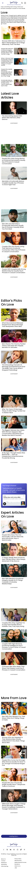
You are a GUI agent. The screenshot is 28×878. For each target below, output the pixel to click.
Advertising (4, 864)
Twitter (7, 849)
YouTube (14, 849)
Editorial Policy (18, 860)
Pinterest (24, 849)
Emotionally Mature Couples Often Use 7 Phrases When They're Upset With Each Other (7, 83)
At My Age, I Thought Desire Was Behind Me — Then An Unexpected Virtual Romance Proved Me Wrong (13, 455)
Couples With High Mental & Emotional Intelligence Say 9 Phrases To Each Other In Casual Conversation (14, 646)
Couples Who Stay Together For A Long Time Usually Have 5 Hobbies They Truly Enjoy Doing (13, 624)
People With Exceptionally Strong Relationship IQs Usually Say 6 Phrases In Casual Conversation (14, 270)
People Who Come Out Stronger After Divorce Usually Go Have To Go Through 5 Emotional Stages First (13, 762)
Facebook (3, 849)
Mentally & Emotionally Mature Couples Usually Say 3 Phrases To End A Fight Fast (13, 182)
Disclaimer (17, 864)
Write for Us (17, 866)
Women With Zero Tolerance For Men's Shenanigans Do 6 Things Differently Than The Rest (13, 42)
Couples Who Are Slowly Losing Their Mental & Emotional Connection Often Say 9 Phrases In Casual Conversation (13, 249)
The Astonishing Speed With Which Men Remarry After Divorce (12, 117)
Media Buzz (4, 862)
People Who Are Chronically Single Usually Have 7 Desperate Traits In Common (13, 784)
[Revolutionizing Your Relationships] (14, 2)
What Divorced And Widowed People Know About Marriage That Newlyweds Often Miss (12, 324)
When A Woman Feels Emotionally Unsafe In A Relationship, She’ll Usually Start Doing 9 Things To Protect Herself (7, 62)
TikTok (20, 849)
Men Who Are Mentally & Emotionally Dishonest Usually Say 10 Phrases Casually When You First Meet (13, 226)
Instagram (17, 849)
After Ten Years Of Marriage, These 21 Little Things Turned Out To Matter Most (13, 410)
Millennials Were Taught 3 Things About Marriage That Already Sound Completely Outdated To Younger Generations (13, 806)
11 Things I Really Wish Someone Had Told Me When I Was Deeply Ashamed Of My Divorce (13, 559)
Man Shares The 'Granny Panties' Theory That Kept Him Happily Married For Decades (14, 345)
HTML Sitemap (4, 866)
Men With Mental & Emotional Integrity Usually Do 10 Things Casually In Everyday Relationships (12, 581)
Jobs (16, 868)
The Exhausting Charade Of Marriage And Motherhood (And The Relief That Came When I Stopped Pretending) (13, 367)
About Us (3, 859)
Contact (3, 860)
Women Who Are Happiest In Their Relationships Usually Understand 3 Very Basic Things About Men (13, 740)
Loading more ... (14, 836)
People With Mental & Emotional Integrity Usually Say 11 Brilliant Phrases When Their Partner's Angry (7, 51)
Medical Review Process (20, 862)
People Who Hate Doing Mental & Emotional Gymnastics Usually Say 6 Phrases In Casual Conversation (13, 161)
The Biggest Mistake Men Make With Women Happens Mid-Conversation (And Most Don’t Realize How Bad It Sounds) (13, 432)
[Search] (21, 3)
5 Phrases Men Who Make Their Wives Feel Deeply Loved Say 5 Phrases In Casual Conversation (13, 668)
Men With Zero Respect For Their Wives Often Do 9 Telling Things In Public (13, 718)
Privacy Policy (18, 858)
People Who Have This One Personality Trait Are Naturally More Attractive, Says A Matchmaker (12, 537)
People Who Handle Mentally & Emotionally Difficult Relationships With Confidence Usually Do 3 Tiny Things (6, 73)
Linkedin (10, 849)
